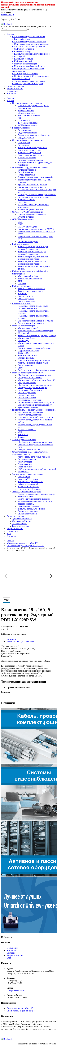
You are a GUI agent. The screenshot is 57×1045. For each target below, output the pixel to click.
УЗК (20, 432)
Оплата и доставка (15, 86)
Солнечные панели (27, 459)
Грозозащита (24, 120)
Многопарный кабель (28, 276)
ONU (20, 224)
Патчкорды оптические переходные (34, 197)
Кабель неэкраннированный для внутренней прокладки (33, 257)
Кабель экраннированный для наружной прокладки (32, 252)
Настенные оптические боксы (32, 187)
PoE (19, 118)
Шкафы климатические (29, 449)
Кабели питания (25, 496)
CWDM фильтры (26, 217)
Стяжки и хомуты (26, 358)
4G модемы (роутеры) (28, 123)
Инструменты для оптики (30, 415)
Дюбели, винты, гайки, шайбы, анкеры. (36, 370)
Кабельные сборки (26, 199)
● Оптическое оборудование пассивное (30, 44)
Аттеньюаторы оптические (30, 209)
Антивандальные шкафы (24, 439)
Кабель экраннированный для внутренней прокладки (32, 262)
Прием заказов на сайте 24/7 (20, 1008)
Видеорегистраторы (27, 133)
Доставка (11, 953)
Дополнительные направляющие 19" (35, 405)
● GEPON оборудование (23, 49)
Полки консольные (27, 397)
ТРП (20, 281)
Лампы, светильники (28, 511)
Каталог (10, 34)
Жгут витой (23, 333)
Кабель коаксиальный (28, 484)
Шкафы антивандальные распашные (35, 442)
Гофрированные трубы (28, 350)
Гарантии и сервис (21, 526)
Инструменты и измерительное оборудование (33, 410)
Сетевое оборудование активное (27, 103)
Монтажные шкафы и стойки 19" (28, 373)
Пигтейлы (22, 202)
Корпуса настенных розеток (31, 155)
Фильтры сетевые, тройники (31, 509)
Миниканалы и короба (28, 328)
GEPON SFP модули (27, 227)
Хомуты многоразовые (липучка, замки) (37, 335)
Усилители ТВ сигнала (28, 486)
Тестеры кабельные (27, 429)
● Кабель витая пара (21, 51)
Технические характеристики (20, 641)
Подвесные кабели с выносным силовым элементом (33, 307)
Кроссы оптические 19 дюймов (32, 184)
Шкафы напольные (27, 382)
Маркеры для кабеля (27, 355)
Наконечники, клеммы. (29, 506)
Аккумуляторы (25, 462)
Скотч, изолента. (25, 365)
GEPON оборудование (22, 219)
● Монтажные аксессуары (24, 64)
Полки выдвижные (27, 392)
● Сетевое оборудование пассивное (29, 41)
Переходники (24, 476)
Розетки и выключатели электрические (36, 494)
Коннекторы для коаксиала (30, 481)
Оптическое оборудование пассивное (29, 167)
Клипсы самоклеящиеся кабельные (34, 348)
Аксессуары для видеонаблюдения (34, 135)
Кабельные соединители (29, 152)
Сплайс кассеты (25, 172)
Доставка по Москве (22, 518)
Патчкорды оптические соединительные (37, 194)
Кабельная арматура (21, 286)
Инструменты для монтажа (30, 412)
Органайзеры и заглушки (30, 400)
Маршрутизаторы (26, 110)
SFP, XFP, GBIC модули (29, 115)
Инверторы (23, 471)
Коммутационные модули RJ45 (32, 147)
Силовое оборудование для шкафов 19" (36, 402)
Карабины (22, 293)
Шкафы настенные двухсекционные (35, 385)
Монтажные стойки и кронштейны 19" (36, 380)
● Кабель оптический (22, 61)
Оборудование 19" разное (30, 377)
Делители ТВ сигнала (28, 479)
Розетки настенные (27, 157)
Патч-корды (23, 145)
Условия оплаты (19, 523)
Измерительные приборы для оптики (35, 417)
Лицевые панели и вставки (30, 160)
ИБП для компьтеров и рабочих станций (37, 469)
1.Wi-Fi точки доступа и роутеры (33, 105)
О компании (12, 91)
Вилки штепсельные (27, 514)
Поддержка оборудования (30, 390)
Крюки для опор (25, 296)
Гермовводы (23, 340)
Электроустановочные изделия (26, 491)
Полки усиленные (26, 395)
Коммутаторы (24, 108)
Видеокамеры (24, 130)
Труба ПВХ (23, 353)
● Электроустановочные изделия (27, 83)
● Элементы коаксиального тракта (28, 81)
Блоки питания (25, 467)
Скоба (20, 368)
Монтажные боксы (27, 338)
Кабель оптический (21, 303)
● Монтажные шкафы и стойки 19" (29, 66)
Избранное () (7, 14)
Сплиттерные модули (28, 241)
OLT (20, 222)
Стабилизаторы (25, 464)
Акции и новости (15, 88)
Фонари (21, 437)
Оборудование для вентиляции (32, 387)
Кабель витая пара (20, 244)
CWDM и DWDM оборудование (27, 212)
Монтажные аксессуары (23, 326)
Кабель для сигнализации (30, 279)
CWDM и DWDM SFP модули (32, 214)
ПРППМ (22, 283)
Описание (11, 639)
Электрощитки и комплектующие (34, 499)
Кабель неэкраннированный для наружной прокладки (33, 247)
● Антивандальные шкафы (25, 73)
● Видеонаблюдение (22, 39)
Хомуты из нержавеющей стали (33, 363)
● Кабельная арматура (22, 59)
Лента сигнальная (26, 301)
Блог (9, 533)
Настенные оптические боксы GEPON (36, 229)
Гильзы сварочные (26, 175)
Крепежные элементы (28, 407)
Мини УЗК (23, 434)
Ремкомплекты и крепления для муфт (35, 177)
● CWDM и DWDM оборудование (28, 46)
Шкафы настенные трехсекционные (35, 375)
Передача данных (26, 137)
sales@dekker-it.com (16, 990)
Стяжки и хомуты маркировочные (34, 360)
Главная (10, 98)
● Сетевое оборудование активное (28, 36)
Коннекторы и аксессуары (30, 150)
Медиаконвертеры (26, 113)
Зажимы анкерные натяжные (31, 288)
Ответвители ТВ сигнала (30, 489)
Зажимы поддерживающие (30, 291)
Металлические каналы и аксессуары (35, 330)
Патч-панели (24, 142)
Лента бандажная (26, 298)
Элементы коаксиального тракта (27, 474)
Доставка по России (21, 521)
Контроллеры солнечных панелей (34, 457)
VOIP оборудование (27, 125)
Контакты (11, 93)
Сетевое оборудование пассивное (28, 140)
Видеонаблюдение (21, 128)
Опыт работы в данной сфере (20, 1011)
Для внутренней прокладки (31, 323)
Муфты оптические (27, 170)
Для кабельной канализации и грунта (35, 321)
